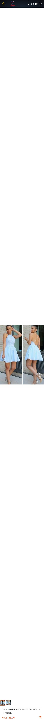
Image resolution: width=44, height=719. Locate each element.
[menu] (28, 4)
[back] (3, 4)
